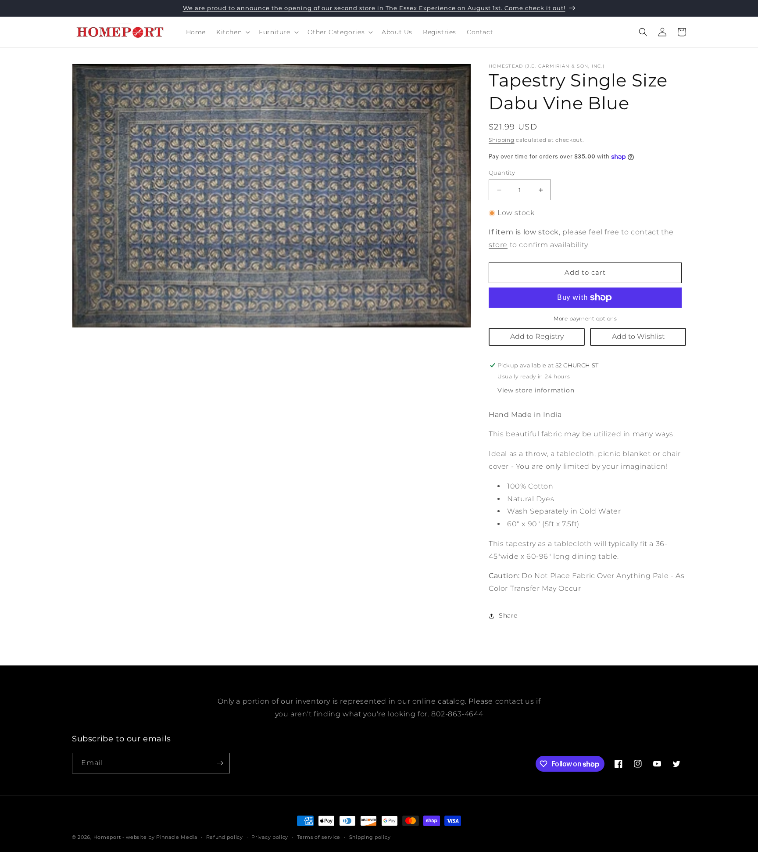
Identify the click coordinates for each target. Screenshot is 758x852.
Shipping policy (370, 837)
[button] (232, 32)
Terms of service (318, 837)
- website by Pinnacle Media (159, 837)
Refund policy (224, 837)
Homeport (107, 837)
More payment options (585, 318)
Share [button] (508, 615)
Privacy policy (269, 837)
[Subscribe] (219, 763)
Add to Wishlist (638, 336)
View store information (535, 390)
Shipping (502, 140)
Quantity (502, 172)
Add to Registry (537, 336)
